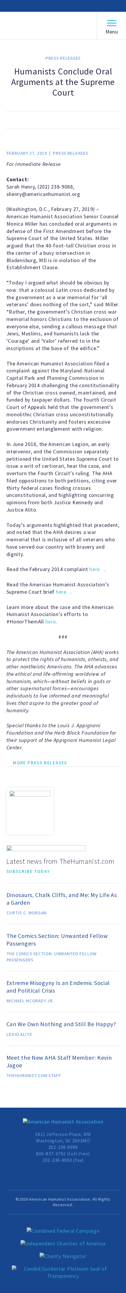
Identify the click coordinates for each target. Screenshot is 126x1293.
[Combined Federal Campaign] (63, 1231)
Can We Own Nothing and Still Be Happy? (61, 1024)
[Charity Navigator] (63, 1256)
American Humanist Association (48, 25)
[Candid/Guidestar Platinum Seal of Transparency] (63, 1272)
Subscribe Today (28, 871)
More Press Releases (40, 763)
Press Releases (63, 58)
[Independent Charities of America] (63, 1243)
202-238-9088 (63, 1147)
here (94, 569)
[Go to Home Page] (63, 1122)
